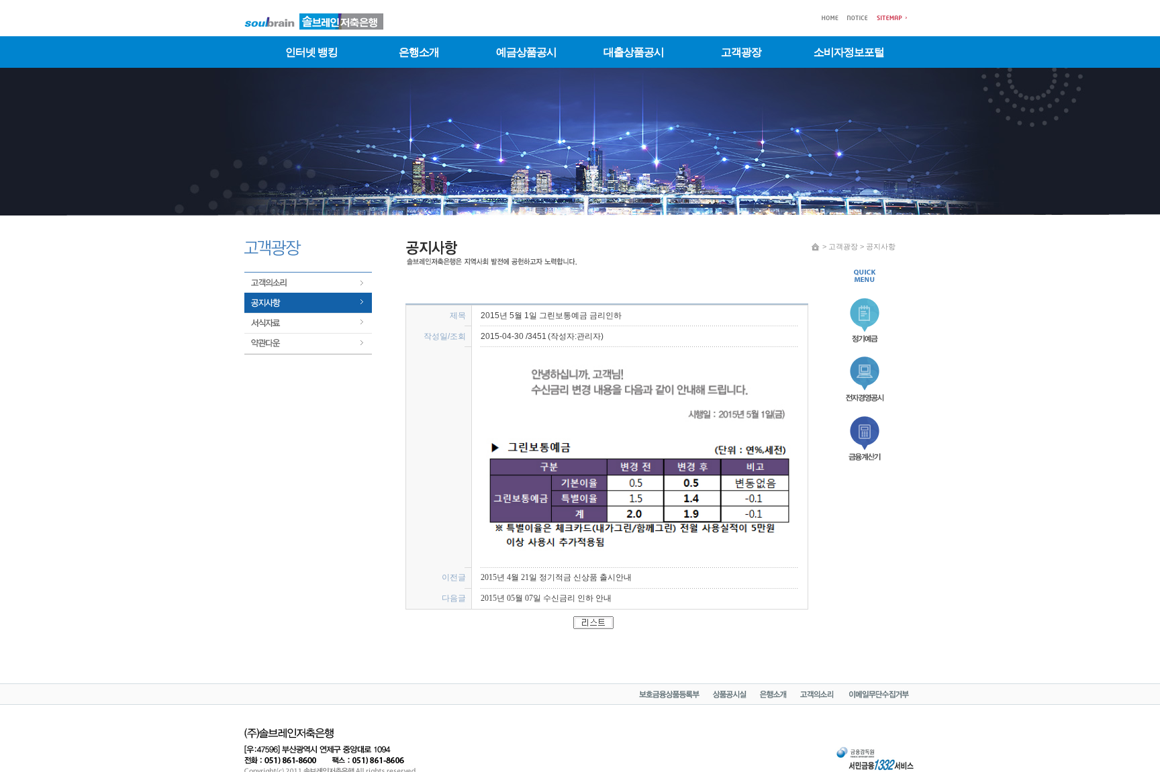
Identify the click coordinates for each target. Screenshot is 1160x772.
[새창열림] (866, 462)
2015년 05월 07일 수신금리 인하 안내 (546, 598)
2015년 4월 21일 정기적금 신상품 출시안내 (556, 577)
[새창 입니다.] (729, 695)
